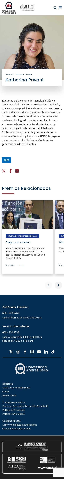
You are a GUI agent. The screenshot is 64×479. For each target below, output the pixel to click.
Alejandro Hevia (18, 242)
